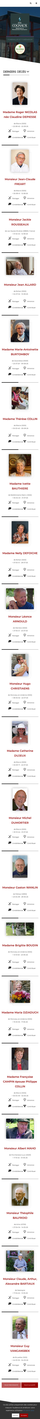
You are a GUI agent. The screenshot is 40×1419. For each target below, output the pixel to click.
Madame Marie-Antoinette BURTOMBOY (20, 352)
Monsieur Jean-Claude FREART (20, 182)
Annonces (31, 770)
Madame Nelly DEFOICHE (20, 553)
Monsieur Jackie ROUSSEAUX (20, 222)
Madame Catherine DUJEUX (20, 753)
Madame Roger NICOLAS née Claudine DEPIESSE (20, 114)
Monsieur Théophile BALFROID (20, 1215)
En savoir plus (28, 1410)
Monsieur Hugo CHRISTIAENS (20, 686)
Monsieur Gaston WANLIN (20, 887)
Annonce (30, 131)
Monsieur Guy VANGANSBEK (20, 1348)
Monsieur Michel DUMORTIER (20, 820)
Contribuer (31, 137)
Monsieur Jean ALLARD (20, 284)
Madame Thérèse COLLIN (20, 419)
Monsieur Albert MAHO (20, 1148)
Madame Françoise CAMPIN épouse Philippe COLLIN (20, 1081)
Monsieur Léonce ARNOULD (20, 619)
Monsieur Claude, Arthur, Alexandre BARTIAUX (20, 1281)
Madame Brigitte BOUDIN (20, 945)
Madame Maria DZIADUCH (20, 1012)
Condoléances (17, 137)
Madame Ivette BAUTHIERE (20, 486)
